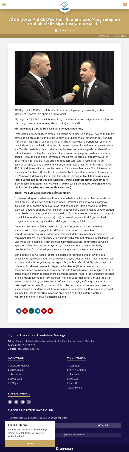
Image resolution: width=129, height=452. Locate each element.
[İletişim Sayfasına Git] (124, 4)
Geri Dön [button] (120, 36)
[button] (4, 4)
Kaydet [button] (104, 425)
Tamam (29, 443)
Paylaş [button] (105, 36)
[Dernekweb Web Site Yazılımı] (64, 448)
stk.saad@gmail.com (28, 349)
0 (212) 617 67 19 (26, 345)
